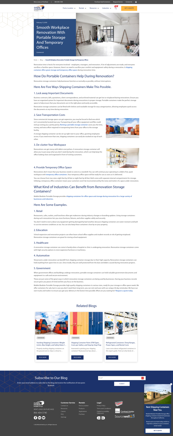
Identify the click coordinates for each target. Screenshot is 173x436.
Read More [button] (42, 357)
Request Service (118, 2)
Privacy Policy (101, 406)
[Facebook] (35, 417)
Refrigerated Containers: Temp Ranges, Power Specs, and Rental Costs (120, 344)
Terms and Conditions (104, 408)
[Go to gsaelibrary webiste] (125, 411)
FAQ (62, 414)
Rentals (81, 8)
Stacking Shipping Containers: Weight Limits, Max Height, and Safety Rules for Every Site (51, 344)
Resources (93, 8)
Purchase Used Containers (102, 2)
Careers (63, 411)
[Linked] (39, 417)
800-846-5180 (59, 2)
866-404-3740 (40, 413)
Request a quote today (124, 291)
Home (35, 60)
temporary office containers (56, 175)
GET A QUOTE (129, 8)
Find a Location (68, 8)
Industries (105, 8)
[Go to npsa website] (119, 403)
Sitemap (63, 417)
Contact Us (129, 2)
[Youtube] (43, 417)
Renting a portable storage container (74, 125)
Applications (83, 411)
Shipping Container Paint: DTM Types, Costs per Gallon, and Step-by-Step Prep (86, 344)
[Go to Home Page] (39, 8)
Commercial (41, 337)
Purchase (82, 414)
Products (82, 408)
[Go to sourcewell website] (124, 416)
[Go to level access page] (101, 417)
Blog (41, 60)
